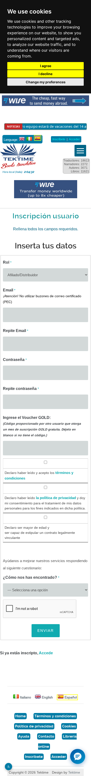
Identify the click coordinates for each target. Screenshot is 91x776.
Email (42, 296)
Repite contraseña (21, 388)
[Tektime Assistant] (77, 756)
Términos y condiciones (55, 716)
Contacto (46, 736)
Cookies (69, 726)
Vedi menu (80, 150)
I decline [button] (45, 74)
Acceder (74, 139)
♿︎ (8, 766)
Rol (7, 262)
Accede (46, 653)
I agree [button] (45, 66)
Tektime (74, 772)
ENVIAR (45, 630)
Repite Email (15, 330)
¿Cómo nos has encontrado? (31, 577)
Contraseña (15, 359)
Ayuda (23, 736)
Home (20, 716)
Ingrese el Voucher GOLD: (42, 426)
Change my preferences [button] (46, 82)
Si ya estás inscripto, (26, 653)
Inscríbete (58, 139)
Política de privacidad (34, 726)
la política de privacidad (56, 498)
